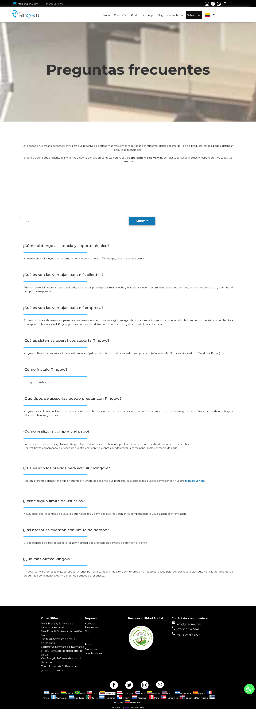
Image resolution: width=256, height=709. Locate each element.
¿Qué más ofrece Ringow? (47, 559)
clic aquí (112, 444)
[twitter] (129, 684)
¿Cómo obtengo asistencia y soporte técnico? (66, 245)
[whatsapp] (160, 684)
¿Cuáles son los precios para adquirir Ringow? (66, 468)
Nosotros (90, 623)
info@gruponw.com (27, 3)
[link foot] (141, 650)
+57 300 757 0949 (54, 3)
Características (93, 653)
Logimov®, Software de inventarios (62, 646)
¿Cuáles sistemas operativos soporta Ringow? (66, 340)
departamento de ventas (173, 444)
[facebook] (114, 684)
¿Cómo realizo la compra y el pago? (56, 431)
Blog (87, 631)
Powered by (118, 707)
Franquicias (91, 627)
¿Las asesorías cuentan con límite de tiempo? (66, 530)
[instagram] (144, 684)
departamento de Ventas (145, 157)
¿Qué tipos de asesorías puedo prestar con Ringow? (72, 398)
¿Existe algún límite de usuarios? (54, 501)
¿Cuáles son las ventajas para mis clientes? (63, 274)
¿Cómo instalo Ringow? (45, 369)
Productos (90, 649)
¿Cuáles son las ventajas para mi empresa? (63, 307)
